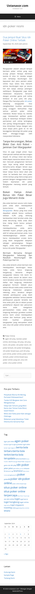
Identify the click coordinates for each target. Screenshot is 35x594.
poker (21, 474)
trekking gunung (16, 508)
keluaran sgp (9, 471)
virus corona (25, 508)
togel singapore (17, 505)
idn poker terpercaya (11, 351)
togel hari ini (24, 499)
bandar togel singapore (10, 448)
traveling (8, 507)
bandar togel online (24, 444)
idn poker (28, 101)
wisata (7, 510)
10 (9, 538)
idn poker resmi (22, 345)
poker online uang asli (11, 360)
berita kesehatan (20, 459)
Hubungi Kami (9, 572)
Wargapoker (8, 210)
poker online (17, 354)
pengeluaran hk (12, 475)
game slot (7, 465)
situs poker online (15, 363)
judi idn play (25, 351)
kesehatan (18, 471)
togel (17, 498)
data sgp (15, 461)
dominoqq (12, 342)
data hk (10, 461)
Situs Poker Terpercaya (23, 496)
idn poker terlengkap (22, 348)
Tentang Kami (9, 578)
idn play (20, 342)
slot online (10, 499)
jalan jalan (8, 468)
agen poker (22, 441)
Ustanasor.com (17, 6)
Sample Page (9, 575)
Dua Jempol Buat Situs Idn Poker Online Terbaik (17, 39)
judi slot (22, 468)
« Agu (6, 554)
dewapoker (28, 461)
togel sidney (7, 505)
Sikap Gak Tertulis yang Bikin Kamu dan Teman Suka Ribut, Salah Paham (15, 408)
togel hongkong (11, 502)
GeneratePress (17, 591)
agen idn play (10, 339)
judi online (7, 354)
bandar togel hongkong (10, 444)
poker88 (7, 479)
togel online (24, 502)
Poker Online (10, 336)
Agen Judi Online (9, 441)
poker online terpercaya (18, 357)
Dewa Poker (21, 461)
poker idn (16, 479)
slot (5, 499)
